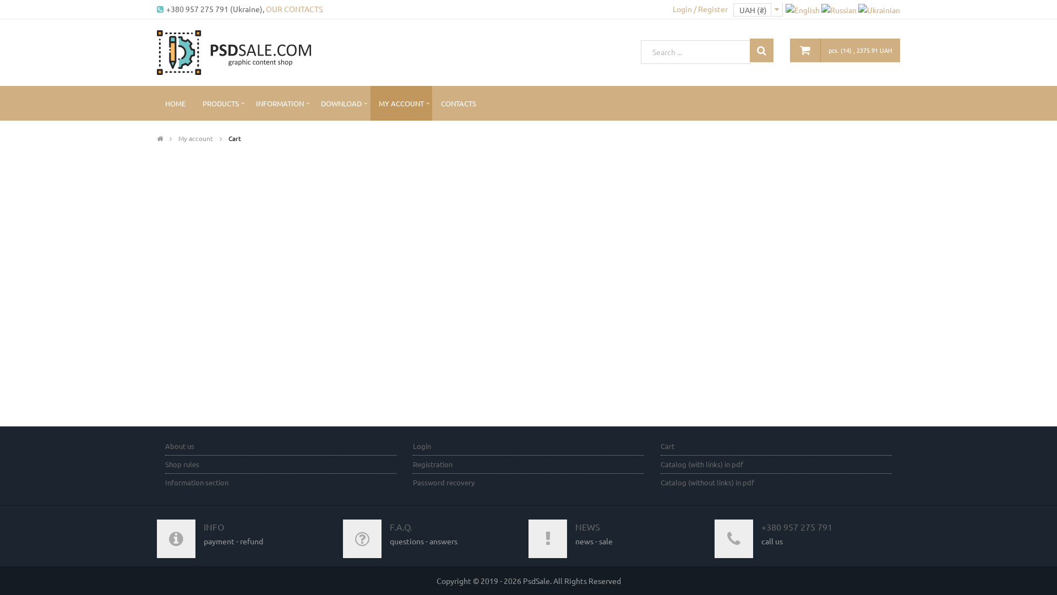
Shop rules (182, 464)
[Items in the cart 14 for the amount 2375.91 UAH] (805, 50)
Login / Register (700, 9)
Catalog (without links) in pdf (707, 482)
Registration (433, 464)
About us (179, 446)
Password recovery (444, 482)
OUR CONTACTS (294, 9)
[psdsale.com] (234, 51)
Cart (667, 446)
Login (422, 446)
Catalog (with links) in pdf (702, 464)
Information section (196, 482)
